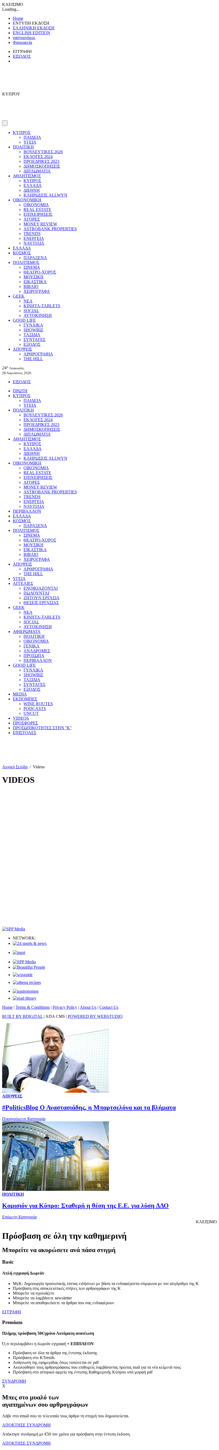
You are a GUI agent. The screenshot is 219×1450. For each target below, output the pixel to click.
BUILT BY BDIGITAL (22, 1016)
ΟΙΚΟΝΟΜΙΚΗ (27, 200)
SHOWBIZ (33, 330)
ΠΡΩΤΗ (20, 391)
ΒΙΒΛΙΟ (31, 286)
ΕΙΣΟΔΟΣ (22, 56)
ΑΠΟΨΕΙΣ (22, 349)
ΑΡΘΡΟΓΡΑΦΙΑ (38, 354)
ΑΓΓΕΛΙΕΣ (23, 583)
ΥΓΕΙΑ (30, 142)
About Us (88, 1007)
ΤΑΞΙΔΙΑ (32, 334)
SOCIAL (31, 310)
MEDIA (20, 694)
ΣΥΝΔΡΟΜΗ (14, 1381)
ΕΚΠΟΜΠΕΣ (25, 699)
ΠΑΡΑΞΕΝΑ (35, 257)
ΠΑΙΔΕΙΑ (32, 137)
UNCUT (31, 713)
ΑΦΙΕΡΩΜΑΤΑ (27, 631)
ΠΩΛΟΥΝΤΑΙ (36, 593)
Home (18, 18)
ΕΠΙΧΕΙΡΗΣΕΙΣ (38, 214)
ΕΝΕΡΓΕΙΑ (34, 238)
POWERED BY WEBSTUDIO (95, 1016)
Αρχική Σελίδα (15, 767)
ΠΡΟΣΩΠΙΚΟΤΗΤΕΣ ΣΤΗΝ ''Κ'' (42, 728)
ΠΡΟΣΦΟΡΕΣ (25, 723)
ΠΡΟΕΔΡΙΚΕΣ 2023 (41, 161)
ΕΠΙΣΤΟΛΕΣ (24, 732)
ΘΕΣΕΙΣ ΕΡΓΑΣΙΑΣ (41, 602)
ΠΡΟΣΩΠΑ (34, 655)
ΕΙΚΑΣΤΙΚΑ (35, 281)
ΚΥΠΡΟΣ (21, 132)
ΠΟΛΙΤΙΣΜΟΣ (26, 262)
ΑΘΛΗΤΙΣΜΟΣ (27, 176)
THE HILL (33, 358)
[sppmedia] (13, 929)
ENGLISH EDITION (31, 32)
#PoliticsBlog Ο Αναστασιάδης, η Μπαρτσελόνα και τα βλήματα (89, 1107)
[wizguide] (23, 974)
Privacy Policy (65, 1007)
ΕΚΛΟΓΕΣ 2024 (38, 156)
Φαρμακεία (22, 42)
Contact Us (108, 1007)
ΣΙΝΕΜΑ (32, 267)
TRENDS (32, 233)
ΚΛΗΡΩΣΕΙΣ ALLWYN (45, 195)
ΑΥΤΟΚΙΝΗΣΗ (38, 315)
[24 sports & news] (29, 943)
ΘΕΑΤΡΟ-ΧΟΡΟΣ (40, 272)
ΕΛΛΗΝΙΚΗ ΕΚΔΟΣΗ (33, 28)
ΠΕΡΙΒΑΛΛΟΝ (27, 511)
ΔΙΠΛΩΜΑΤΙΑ (37, 171)
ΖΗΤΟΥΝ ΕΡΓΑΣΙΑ (42, 598)
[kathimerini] (24, 962)
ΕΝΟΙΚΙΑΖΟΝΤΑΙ (41, 588)
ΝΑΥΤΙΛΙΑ (34, 243)
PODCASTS (35, 708)
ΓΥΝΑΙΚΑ (33, 325)
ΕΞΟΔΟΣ (32, 344)
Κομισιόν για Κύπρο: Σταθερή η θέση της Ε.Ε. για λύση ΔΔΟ (85, 1205)
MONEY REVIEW (40, 224)
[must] (19, 952)
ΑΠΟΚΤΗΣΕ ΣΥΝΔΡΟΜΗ (26, 1425)
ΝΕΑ (28, 301)
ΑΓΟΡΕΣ (32, 219)
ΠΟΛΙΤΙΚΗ (23, 147)
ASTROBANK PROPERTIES (50, 229)
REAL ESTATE (37, 209)
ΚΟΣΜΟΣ (22, 253)
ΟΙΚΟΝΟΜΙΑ (36, 204)
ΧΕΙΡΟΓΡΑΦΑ (37, 291)
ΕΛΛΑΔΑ (33, 185)
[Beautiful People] (29, 967)
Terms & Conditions (32, 1007)
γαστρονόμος (24, 37)
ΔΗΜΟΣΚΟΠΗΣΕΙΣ (42, 166)
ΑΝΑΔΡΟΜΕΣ (37, 651)
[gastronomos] (25, 991)
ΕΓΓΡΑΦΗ (11, 1312)
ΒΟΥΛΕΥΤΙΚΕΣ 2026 (43, 151)
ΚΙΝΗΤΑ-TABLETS (42, 306)
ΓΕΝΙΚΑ (32, 646)
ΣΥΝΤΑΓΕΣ (34, 339)
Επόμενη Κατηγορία (19, 1217)
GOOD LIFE (24, 320)
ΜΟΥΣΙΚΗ (34, 277)
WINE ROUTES (38, 703)
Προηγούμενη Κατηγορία (23, 1119)
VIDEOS (21, 718)
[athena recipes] (27, 982)
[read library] (24, 998)
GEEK (19, 296)
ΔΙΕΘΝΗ (32, 190)
